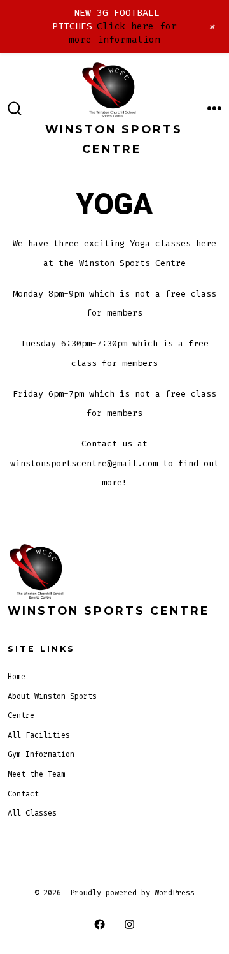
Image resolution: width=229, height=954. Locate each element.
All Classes (32, 813)
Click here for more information (123, 33)
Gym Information (41, 754)
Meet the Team (37, 774)
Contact (23, 794)
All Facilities (39, 735)
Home (16, 676)
